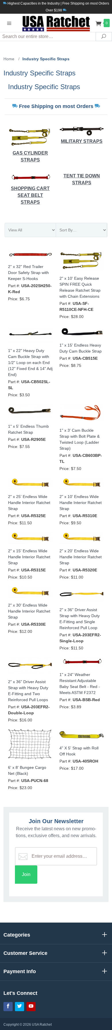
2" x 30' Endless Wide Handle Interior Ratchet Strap (29, 611)
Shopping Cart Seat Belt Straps (30, 195)
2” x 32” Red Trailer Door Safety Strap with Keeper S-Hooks (28, 272)
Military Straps (82, 141)
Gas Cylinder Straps (30, 156)
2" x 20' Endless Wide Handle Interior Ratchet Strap (80, 557)
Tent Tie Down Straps (81, 179)
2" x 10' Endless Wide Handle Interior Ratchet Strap (80, 502)
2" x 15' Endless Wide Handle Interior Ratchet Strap (29, 557)
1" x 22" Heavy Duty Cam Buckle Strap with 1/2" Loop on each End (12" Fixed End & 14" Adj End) (30, 362)
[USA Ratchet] (56, 22)
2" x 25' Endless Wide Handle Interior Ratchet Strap (29, 502)
